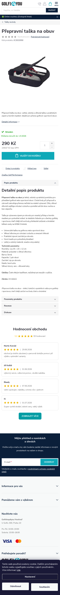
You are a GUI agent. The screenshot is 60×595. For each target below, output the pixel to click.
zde (18, 570)
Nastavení (30, 576)
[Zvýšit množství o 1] (52, 143)
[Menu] (56, 3)
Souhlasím (44, 587)
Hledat (52, 10)
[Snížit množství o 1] (52, 147)
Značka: (12, 175)
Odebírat (49, 462)
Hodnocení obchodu (30, 329)
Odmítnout (15, 586)
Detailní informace (9, 121)
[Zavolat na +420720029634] (39, 4)
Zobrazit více (30, 416)
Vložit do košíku (30, 155)
